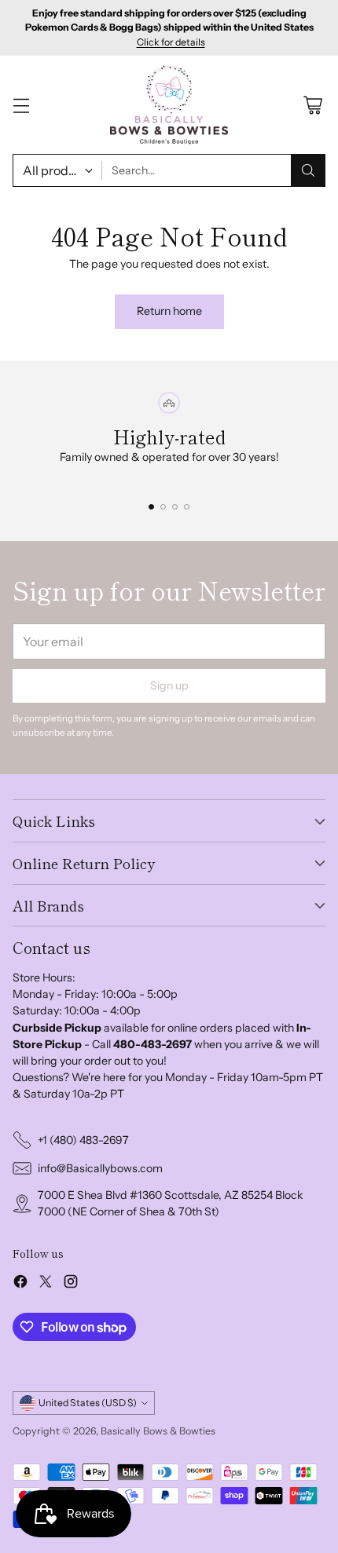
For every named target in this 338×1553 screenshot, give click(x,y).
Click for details (171, 42)
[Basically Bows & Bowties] (169, 104)
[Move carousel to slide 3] (175, 507)
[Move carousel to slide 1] (151, 507)
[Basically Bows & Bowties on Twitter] (45, 1283)
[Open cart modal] (312, 105)
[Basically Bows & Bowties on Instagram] (70, 1283)
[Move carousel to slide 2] (163, 507)
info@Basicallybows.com (100, 1168)
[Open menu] (21, 105)
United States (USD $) (88, 1403)
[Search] (308, 170)
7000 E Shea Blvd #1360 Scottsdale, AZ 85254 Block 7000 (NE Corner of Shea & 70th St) (170, 1203)
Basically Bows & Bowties (158, 1431)
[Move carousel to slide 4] (186, 507)
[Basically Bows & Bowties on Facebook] (20, 1283)
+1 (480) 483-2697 (83, 1140)
